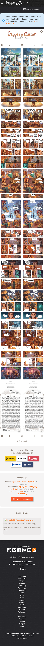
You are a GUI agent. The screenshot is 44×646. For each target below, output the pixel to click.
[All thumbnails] (22, 45)
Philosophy (22, 586)
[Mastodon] (9, 551)
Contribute (22, 590)
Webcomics (22, 578)
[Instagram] (24, 551)
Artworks (22, 581)
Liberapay (22, 617)
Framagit (22, 602)
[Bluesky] (14, 551)
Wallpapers (22, 612)
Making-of (22, 607)
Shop (22, 593)
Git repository (22, 494)
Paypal (22, 624)
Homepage (22, 576)
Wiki (22, 605)
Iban (22, 626)
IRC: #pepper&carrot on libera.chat (22, 564)
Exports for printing (22, 491)
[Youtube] (29, 551)
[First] (2, 45)
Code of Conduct (22, 638)
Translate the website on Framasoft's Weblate (22, 633)
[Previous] (9, 45)
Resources (22, 588)
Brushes (22, 609)
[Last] (42, 45)
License (22, 600)
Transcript (23, 441)
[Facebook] (19, 551)
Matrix (22, 567)
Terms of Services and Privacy (22, 636)
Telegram (22, 569)
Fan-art (22, 583)
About (22, 598)
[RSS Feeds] (34, 551)
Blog (22, 595)
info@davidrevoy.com (26, 557)
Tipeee (22, 621)
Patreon (22, 619)
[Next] (34, 45)
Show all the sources (22, 499)
